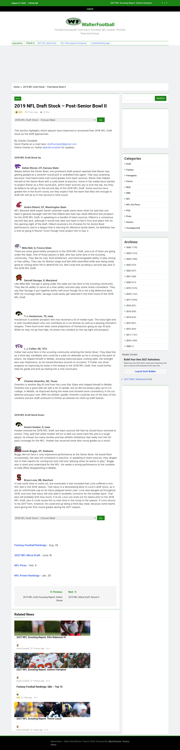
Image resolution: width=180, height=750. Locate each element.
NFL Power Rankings (27, 575)
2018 (128, 294)
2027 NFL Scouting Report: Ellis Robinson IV (41, 637)
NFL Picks (20, 565)
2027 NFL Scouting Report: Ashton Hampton (131, 3)
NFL (128, 199)
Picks (128, 216)
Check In (30, 43)
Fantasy (130, 170)
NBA (128, 193)
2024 (128, 259)
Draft (17, 98)
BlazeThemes (115, 741)
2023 (128, 265)
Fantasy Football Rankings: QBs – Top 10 (39, 686)
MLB (128, 187)
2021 (128, 276)
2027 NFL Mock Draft (47, 43)
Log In (90, 8)
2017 (128, 300)
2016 (128, 305)
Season (129, 222)
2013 (128, 323)
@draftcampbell (52, 147)
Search (161, 98)
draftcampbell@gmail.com (62, 144)
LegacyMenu (17, 43)
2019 (128, 288)
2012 (128, 329)
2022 (128, 270)
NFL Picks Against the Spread (73, 43)
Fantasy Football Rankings (30, 545)
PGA (128, 210)
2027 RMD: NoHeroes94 (136, 379)
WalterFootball (98, 24)
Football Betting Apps (100, 43)
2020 (128, 282)
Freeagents (131, 175)
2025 (128, 253)
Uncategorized (133, 228)
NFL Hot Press (133, 204)
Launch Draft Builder (145, 371)
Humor (129, 181)
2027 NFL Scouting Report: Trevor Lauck (39, 718)
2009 (128, 346)
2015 (128, 311)
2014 (128, 317)
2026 (128, 247)
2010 (128, 340)
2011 (128, 335)
